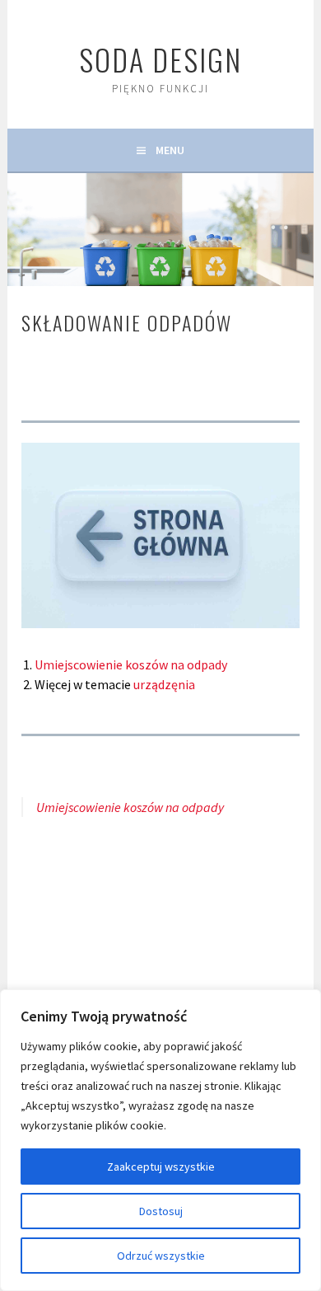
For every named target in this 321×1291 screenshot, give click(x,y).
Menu (170, 150)
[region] (160, 1140)
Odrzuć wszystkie (161, 1255)
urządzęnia (164, 684)
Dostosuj (161, 1211)
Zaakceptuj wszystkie (161, 1166)
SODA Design (160, 59)
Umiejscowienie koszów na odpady (131, 664)
